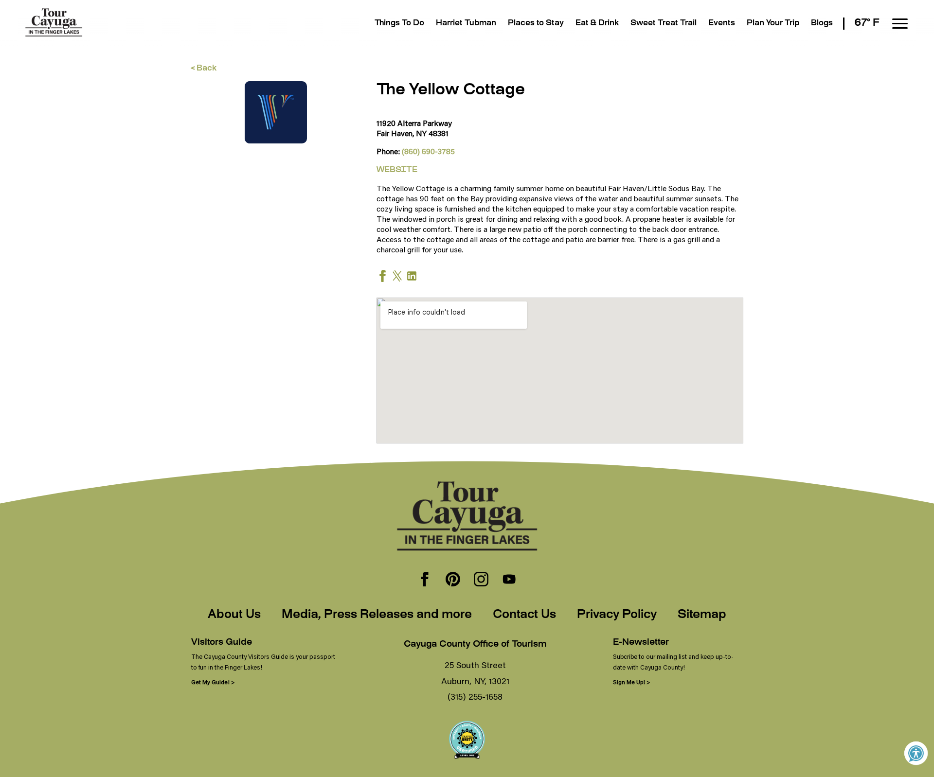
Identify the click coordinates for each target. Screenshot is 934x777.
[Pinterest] (453, 580)
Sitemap (702, 615)
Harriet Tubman (466, 23)
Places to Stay (536, 23)
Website (397, 170)
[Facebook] (424, 580)
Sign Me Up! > (631, 682)
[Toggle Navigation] (900, 23)
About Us (234, 615)
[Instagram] (481, 580)
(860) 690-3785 (428, 151)
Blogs (822, 23)
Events (721, 23)
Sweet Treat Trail (663, 23)
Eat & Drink (597, 23)
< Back (203, 68)
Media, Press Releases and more (377, 615)
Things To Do (399, 23)
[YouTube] (509, 580)
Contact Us (524, 615)
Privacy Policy (617, 615)
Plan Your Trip (773, 23)
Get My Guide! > (212, 682)
